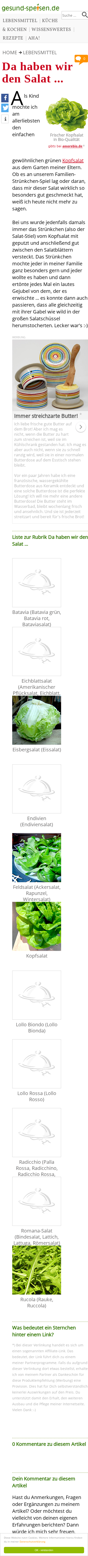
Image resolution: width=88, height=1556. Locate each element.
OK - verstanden (44, 1550)
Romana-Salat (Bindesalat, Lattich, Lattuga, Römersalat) (36, 1236)
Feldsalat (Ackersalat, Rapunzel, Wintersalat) (37, 893)
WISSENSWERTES (51, 30)
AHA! (34, 38)
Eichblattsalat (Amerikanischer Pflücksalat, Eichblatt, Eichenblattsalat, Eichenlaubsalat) (37, 693)
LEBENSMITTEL (20, 21)
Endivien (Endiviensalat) (36, 821)
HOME (9, 52)
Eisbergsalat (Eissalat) (36, 749)
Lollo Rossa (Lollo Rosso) (36, 1096)
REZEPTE (13, 38)
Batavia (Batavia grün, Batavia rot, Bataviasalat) (36, 618)
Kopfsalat (73, 160)
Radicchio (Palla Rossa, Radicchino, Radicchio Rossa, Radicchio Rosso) (37, 1171)
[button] (5, 98)
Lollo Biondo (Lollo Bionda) (36, 1027)
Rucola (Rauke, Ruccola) (36, 1302)
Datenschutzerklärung (32, 1541)
